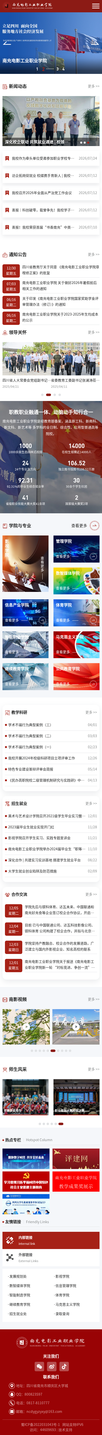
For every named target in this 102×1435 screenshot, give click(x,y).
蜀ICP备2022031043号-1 (40, 1424)
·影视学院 (61, 1276)
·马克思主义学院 (66, 1304)
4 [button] (63, 69)
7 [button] (56, 1051)
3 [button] (49, 69)
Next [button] (95, 43)
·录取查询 (61, 1314)
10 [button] (70, 1051)
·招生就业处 (17, 1314)
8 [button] (62, 1051)
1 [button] (37, 69)
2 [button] (43, 69)
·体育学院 (61, 1295)
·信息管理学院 (64, 1285)
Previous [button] (6, 43)
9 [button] (66, 1051)
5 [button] (48, 1051)
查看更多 (79, 526)
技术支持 (65, 1430)
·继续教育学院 (18, 1304)
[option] (51, 43)
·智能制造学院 (18, 1295)
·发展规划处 (17, 1276)
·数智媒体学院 (18, 1285)
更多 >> (94, 86)
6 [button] (52, 1051)
